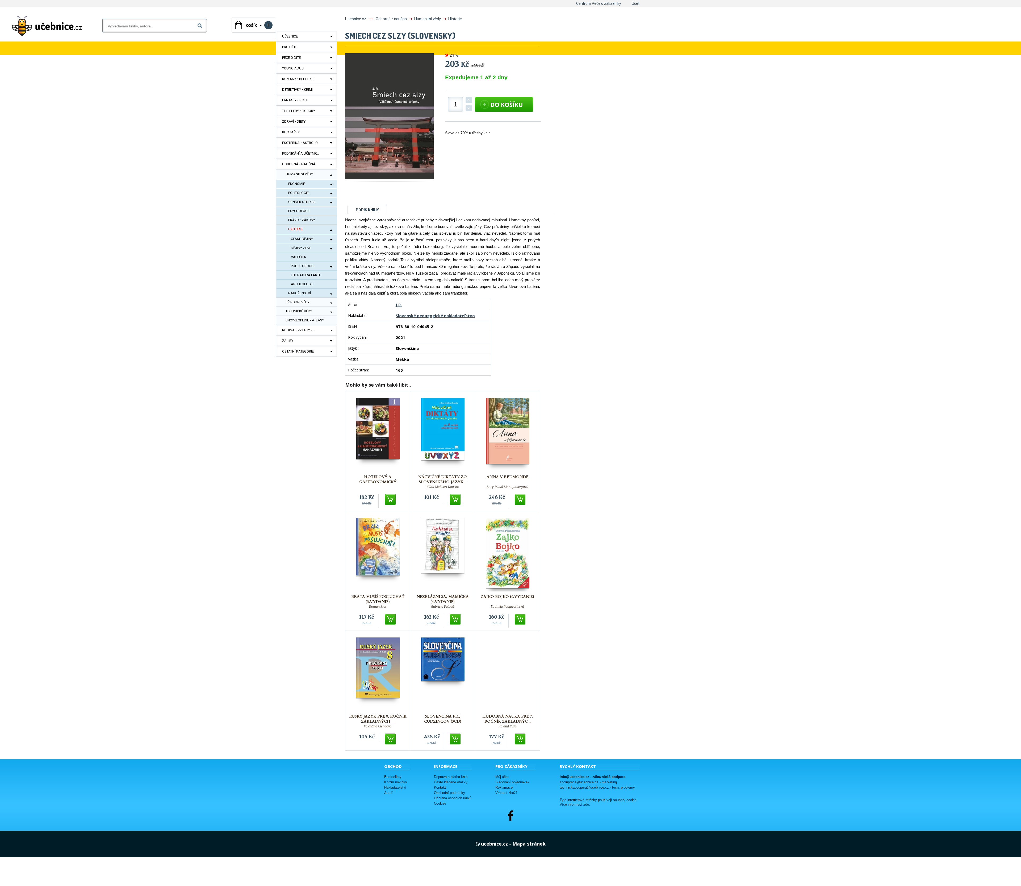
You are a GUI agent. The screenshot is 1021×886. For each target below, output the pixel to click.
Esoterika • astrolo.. (300, 143)
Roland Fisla (507, 726)
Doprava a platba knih (450, 777)
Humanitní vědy (299, 174)
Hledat (201, 25)
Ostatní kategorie (298, 351)
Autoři (388, 793)
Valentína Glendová (378, 726)
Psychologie (299, 211)
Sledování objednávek (512, 782)
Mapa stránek (529, 844)
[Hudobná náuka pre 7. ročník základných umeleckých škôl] (507, 674)
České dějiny (302, 239)
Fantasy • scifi (294, 100)
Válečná (298, 257)
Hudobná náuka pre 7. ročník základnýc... (507, 719)
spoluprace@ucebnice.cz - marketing (588, 782)
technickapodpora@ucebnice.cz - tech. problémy (597, 787)
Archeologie (302, 284)
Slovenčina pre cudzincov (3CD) (442, 719)
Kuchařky (291, 132)
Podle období (302, 266)
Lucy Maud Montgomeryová (507, 487)
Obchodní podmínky (449, 793)
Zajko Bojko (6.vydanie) (507, 596)
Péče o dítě (291, 58)
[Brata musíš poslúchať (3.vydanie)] (378, 554)
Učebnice (290, 36)
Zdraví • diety (294, 121)
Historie (295, 229)
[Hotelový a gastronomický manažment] (378, 435)
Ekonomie (296, 184)
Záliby (287, 341)
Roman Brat (377, 606)
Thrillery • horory (298, 111)
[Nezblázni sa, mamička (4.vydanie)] (443, 554)
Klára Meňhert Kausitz (442, 487)
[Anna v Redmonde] (507, 435)
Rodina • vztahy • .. (298, 330)
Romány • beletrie (297, 79)
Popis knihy (367, 210)
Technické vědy (299, 311)
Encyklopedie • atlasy (305, 320)
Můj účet (502, 777)
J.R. (399, 305)
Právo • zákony (301, 220)
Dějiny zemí (301, 248)
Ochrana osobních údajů (452, 798)
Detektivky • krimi (297, 90)
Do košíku (390, 499)
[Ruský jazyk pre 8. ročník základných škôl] (378, 674)
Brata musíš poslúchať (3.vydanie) (377, 599)
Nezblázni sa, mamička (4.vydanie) (443, 599)
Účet (635, 3)
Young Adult (293, 68)
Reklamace (504, 787)
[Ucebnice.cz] (47, 26)
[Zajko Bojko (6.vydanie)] (507, 554)
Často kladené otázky (450, 782)
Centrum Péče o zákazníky (598, 3)
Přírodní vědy (297, 302)
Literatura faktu (306, 275)
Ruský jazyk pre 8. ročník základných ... (378, 719)
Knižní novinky (395, 782)
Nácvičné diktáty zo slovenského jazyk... (442, 479)
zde (586, 804)
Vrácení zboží (506, 793)
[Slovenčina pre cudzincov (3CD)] (443, 674)
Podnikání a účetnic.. (300, 153)
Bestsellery (392, 777)
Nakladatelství (395, 787)
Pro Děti (289, 47)
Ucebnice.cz (355, 18)
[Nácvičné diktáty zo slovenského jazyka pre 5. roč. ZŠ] (443, 435)
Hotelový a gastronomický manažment (377, 482)
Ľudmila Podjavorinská (507, 606)
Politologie (298, 193)
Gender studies (302, 202)
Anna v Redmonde (507, 476)
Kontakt (440, 787)
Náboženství (299, 293)
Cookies (440, 803)
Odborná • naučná (298, 164)
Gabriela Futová (442, 606)
